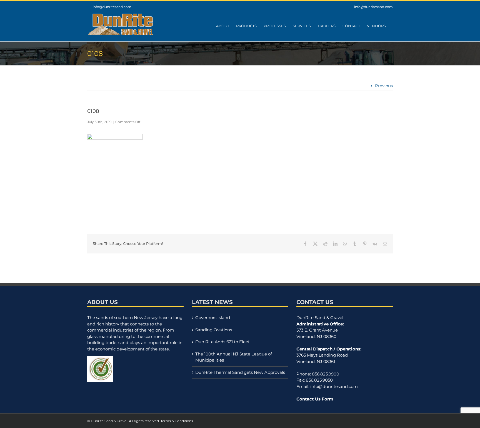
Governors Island (212, 317)
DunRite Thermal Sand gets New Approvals (240, 372)
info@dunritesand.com (112, 7)
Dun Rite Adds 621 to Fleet (222, 341)
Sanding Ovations (213, 329)
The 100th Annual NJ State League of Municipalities (233, 357)
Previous (384, 85)
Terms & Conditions (177, 421)
